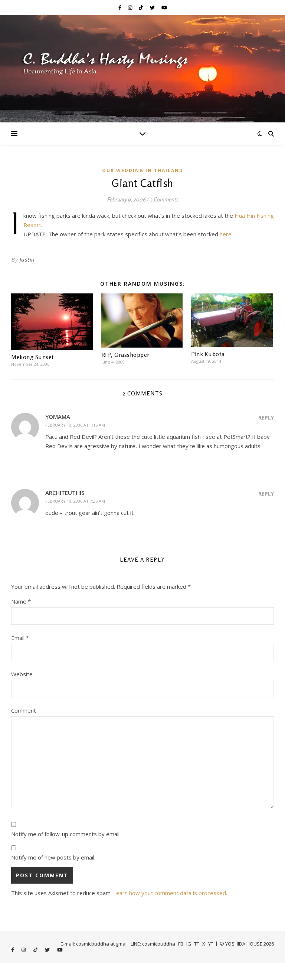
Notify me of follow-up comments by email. (66, 834)
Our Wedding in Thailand (142, 170)
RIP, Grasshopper (125, 354)
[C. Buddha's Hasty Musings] (142, 68)
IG (188, 943)
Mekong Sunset (32, 357)
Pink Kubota (208, 354)
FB (180, 943)
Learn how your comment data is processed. (170, 893)
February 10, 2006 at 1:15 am (75, 425)
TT (196, 943)
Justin (27, 259)
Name (21, 601)
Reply (266, 417)
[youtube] (164, 7)
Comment (23, 710)
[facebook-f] (120, 7)
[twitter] (153, 7)
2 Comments (164, 199)
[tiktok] (141, 7)
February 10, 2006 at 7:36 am (75, 501)
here (226, 234)
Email (20, 637)
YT (210, 943)
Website (22, 674)
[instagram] (130, 7)
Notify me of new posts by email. (53, 857)
